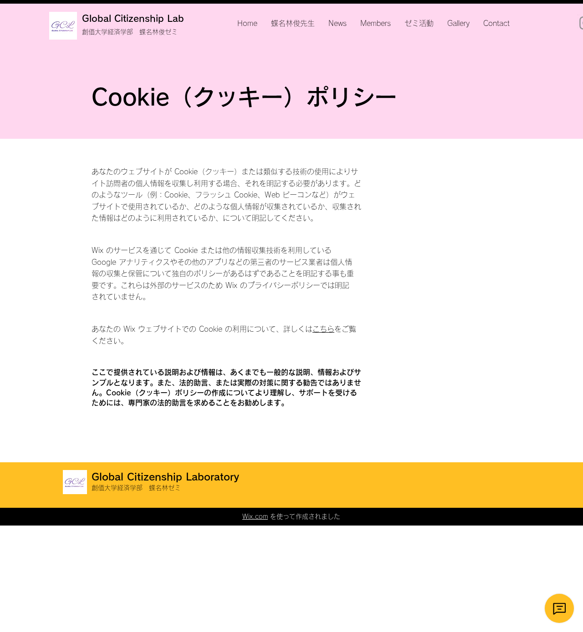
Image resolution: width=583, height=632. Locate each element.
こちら (323, 329)
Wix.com (255, 516)
